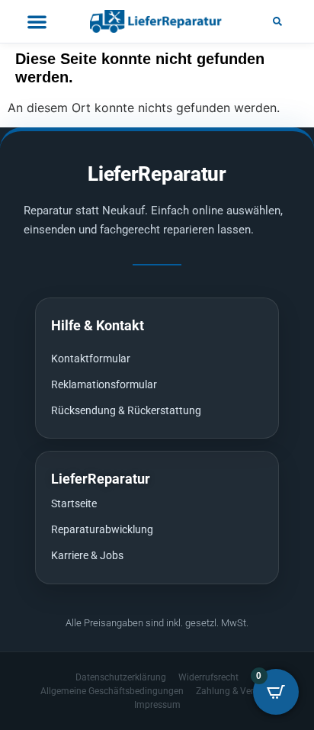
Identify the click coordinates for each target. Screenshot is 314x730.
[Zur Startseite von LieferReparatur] (157, 21)
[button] (277, 21)
